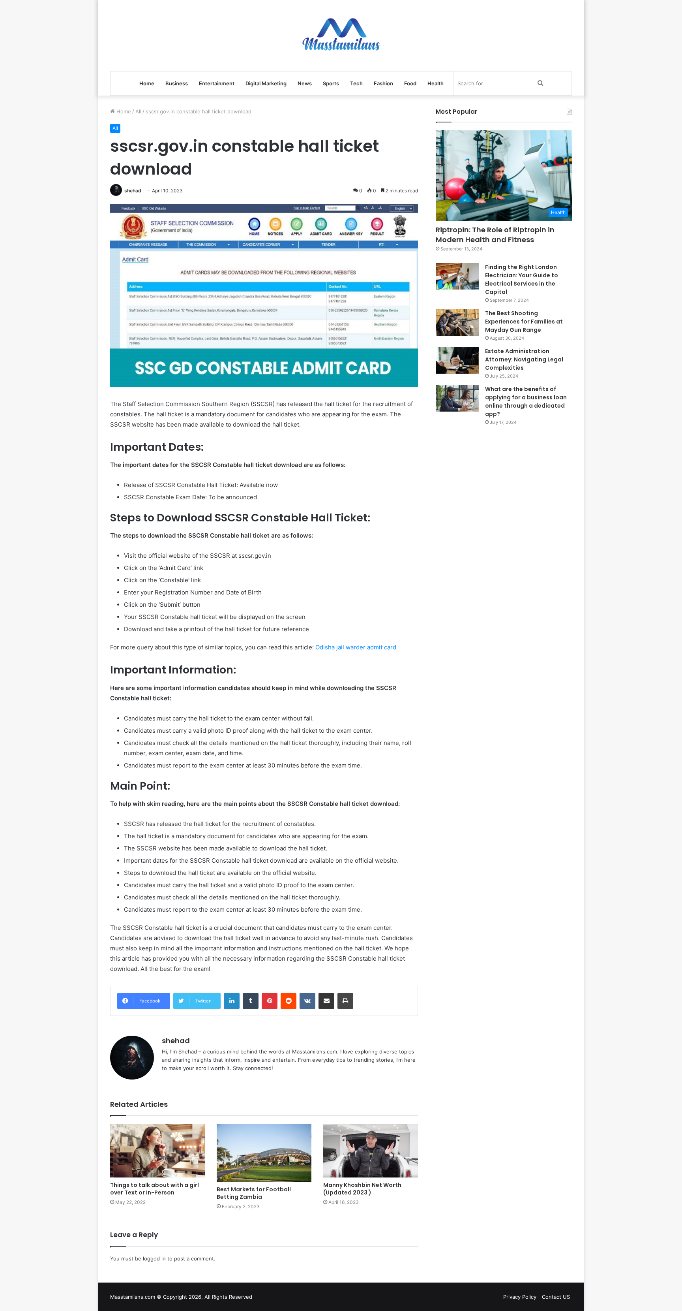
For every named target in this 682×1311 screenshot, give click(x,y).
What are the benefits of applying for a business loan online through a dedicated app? (526, 401)
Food (410, 83)
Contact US (556, 1297)
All (138, 111)
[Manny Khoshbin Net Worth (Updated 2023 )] (370, 1150)
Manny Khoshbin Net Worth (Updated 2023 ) (362, 1188)
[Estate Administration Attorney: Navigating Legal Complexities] (457, 360)
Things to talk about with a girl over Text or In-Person (154, 1188)
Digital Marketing (266, 83)
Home (146, 83)
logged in (154, 1258)
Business (176, 83)
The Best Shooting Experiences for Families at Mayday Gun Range (524, 321)
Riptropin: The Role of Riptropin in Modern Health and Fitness (495, 235)
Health (435, 83)
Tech (356, 83)
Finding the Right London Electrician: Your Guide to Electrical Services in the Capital (521, 279)
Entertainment (216, 83)
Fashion (383, 83)
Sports (331, 83)
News (305, 83)
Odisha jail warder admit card (355, 647)
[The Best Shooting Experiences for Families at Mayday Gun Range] (457, 322)
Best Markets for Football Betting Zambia (254, 1193)
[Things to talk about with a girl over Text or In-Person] (157, 1150)
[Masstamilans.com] (341, 35)
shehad (132, 191)
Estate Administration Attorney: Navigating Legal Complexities (524, 359)
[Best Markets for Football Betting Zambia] (264, 1153)
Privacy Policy (519, 1297)
